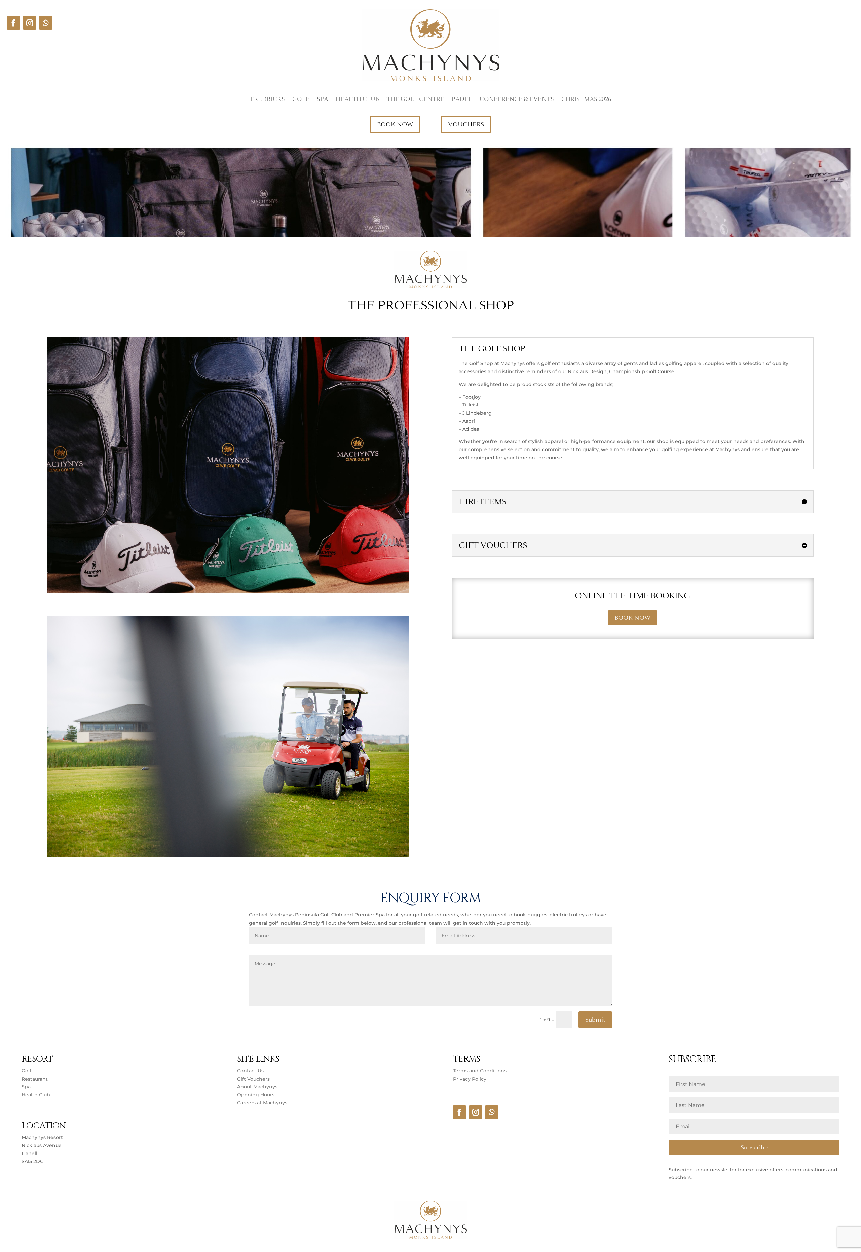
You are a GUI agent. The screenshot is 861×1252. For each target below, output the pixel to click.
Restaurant (35, 1079)
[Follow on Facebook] (13, 23)
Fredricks (267, 100)
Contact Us (250, 1071)
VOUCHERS (466, 124)
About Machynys (257, 1087)
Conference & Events (517, 100)
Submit (595, 1020)
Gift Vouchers (253, 1079)
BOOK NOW (395, 124)
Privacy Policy (469, 1079)
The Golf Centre (415, 100)
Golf (300, 100)
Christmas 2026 (586, 100)
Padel (462, 100)
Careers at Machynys (263, 1103)
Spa (322, 100)
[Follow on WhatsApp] (45, 23)
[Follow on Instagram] (29, 23)
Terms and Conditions (480, 1071)
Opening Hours (255, 1095)
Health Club (357, 100)
